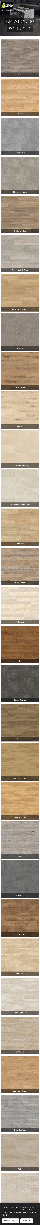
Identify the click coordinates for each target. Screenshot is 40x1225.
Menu (37, 7)
